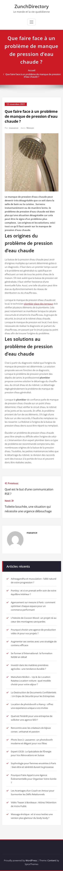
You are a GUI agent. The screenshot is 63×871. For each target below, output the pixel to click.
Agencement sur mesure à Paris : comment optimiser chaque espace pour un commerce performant (33, 606)
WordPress (31, 860)
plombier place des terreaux (38, 303)
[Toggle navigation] (31, 22)
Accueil (31, 70)
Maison (30, 127)
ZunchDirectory (32, 6)
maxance (13, 127)
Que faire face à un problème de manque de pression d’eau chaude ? (33, 75)
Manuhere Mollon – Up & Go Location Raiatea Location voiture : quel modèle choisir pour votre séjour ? (31, 680)
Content (51, 860)
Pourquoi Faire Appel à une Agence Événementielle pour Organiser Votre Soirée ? (33, 779)
